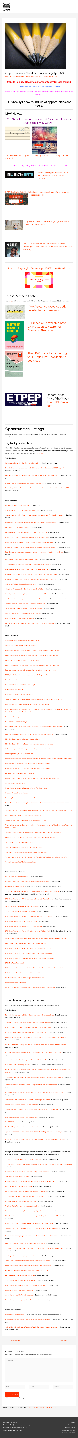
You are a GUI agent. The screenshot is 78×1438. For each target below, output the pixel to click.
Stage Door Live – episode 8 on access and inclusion (23, 815)
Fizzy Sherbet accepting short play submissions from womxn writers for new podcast (33, 552)
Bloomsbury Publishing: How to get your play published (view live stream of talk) (32, 650)
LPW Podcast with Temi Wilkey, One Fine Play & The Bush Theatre (27, 704)
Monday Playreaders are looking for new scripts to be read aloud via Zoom (30, 579)
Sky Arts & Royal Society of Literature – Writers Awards (23, 1127)
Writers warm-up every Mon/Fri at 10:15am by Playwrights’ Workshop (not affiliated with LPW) (36, 857)
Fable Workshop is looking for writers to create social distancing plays (29, 542)
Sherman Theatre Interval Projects (16, 793)
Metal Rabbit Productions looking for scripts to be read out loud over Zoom (31, 574)
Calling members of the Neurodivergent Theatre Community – (26, 1191)
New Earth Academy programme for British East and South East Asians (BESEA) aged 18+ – (35, 468)
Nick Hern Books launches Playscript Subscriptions (22, 739)
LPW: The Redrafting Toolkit (14, 963)
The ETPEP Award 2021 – (13, 1122)
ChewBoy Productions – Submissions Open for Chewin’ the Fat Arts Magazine (31, 475)
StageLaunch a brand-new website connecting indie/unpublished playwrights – (32, 1216)
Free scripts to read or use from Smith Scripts (20, 685)
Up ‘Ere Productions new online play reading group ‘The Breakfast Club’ (29, 623)
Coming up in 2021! (40, 155)
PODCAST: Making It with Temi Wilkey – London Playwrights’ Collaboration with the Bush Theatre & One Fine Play (47, 247)
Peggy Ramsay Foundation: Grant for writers (20, 1275)
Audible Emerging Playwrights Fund (17, 505)
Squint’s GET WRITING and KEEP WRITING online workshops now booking (30, 987)
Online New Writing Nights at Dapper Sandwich (21, 584)
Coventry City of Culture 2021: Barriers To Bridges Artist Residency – (28, 1172)
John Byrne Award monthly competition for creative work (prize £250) (28, 1261)
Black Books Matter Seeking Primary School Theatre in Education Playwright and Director (35, 1045)
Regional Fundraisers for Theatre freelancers (20, 773)
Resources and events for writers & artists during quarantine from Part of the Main (32, 778)
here (10, 301)
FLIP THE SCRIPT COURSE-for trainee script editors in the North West (28, 1027)
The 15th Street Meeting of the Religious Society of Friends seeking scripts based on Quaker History (38, 1164)
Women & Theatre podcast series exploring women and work (26, 852)
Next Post (64, 1340)
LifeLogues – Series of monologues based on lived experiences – (27, 569)
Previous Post (15, 1340)
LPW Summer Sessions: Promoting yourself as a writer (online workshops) (29, 958)
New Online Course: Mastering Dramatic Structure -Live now (25, 943)
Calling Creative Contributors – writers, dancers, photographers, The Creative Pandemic (34, 515)
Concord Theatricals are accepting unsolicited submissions (25, 1243)
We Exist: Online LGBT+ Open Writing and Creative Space (24, 847)
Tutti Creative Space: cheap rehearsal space (20, 1280)
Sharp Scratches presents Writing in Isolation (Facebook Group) (26, 788)
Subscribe (71, 1425)
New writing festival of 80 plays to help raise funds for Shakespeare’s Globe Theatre (33, 726)
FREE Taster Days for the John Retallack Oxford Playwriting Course (27, 1319)
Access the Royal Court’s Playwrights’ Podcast (20, 645)
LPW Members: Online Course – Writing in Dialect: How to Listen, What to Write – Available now (37, 968)
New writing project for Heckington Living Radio (21, 559)
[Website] (63, 1387)
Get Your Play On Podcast (14, 690)
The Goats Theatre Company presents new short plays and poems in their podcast (33, 832)
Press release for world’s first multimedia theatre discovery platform (27, 763)
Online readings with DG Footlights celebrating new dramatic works (28, 749)
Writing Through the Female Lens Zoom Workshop (22, 906)
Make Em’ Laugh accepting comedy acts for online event (24, 483)
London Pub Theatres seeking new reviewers (20, 1201)
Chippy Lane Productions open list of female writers (22, 660)
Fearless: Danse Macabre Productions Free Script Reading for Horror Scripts (30, 1181)
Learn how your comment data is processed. (43, 1407)
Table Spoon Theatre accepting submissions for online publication (27, 594)
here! (57, 87)
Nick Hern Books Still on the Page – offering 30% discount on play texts (29, 744)
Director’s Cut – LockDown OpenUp (17, 527)
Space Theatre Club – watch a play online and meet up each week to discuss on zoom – (35, 803)
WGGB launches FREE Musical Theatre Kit (19, 842)
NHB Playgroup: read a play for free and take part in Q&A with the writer (29, 734)
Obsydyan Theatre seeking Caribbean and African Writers (24, 589)
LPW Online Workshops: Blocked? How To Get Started (23, 926)
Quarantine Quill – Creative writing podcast (19, 618)
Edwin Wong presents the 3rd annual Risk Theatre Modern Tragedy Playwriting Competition (36, 1139)
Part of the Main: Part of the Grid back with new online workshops (27, 881)
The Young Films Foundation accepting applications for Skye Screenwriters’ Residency (34, 1077)
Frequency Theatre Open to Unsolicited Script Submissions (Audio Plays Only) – (32, 547)
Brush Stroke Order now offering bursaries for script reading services (28, 1265)
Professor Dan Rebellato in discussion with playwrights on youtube (27, 768)
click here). (40, 453)
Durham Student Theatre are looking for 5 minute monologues (26, 532)
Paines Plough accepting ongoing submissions (21, 1300)
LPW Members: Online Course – (15, 973)
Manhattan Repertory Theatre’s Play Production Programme (25, 1285)
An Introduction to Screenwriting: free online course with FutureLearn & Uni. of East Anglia (35, 938)
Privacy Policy (70, 1427)
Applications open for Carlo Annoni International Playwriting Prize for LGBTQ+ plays (33, 1132)
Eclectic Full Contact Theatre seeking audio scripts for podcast (26, 537)
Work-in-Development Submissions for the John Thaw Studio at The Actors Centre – (33, 1228)
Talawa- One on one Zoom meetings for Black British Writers (25, 820)
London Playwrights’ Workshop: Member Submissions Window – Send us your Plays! (33, 1052)
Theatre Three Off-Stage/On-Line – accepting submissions (25, 604)
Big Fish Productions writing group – (17, 877)
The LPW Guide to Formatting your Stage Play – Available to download (47, 357)
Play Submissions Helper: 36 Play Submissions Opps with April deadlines (29, 1015)
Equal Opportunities (68, 1433)
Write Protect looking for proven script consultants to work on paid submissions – (32, 1236)
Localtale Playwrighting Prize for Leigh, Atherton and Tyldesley (26, 1032)
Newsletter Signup (68, 1430)
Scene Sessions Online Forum (15, 783)
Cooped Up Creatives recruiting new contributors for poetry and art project (30, 522)
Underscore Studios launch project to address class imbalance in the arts (30, 837)
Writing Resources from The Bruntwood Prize (20, 862)
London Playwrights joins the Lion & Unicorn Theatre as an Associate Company (52, 175)
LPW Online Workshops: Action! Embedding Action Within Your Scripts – (29, 916)
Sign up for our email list (42, 91)
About (72, 1422)
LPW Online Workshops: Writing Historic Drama (21, 921)
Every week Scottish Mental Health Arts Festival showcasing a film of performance (32, 665)
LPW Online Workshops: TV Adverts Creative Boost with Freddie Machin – (29, 899)
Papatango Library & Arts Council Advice (19, 754)
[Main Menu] (73, 6)
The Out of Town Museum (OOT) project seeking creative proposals (28, 1022)
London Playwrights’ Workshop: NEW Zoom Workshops (39, 268)
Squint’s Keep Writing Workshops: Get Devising (20, 911)
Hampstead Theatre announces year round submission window (26, 1270)
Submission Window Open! (17, 155)
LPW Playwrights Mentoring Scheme (17, 1065)
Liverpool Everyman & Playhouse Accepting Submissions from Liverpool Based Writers (34, 1092)
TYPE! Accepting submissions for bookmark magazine (23, 608)
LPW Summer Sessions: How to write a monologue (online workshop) (28, 953)
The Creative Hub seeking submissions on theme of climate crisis (27, 599)
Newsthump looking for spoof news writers (19, 1290)
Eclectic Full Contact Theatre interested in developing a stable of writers (29, 1223)
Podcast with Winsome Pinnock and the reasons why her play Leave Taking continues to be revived (38, 759)
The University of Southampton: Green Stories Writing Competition (27, 1100)
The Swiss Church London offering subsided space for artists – (26, 1196)
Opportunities (24, 76)
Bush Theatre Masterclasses (14, 886)
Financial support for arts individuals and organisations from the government (31, 670)
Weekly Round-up (35, 76)
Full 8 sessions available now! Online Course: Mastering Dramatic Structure (47, 326)
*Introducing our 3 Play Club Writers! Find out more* (39, 165)
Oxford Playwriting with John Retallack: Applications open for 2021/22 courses (31, 1327)
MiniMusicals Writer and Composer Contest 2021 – (22, 1117)
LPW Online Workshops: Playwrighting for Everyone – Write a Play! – (28, 931)
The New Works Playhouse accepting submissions (22, 1206)
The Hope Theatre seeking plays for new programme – (23, 1159)
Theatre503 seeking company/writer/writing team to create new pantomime (31, 1085)
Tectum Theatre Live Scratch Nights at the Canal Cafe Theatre (26, 1060)
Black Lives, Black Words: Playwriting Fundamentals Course (25, 978)
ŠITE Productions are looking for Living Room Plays (22, 510)
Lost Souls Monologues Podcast (16, 717)
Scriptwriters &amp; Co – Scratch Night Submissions (22, 463)
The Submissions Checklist (36, 973)
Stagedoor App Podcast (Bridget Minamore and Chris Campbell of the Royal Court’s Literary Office (38, 810)
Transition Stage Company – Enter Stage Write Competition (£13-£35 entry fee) (31, 1109)
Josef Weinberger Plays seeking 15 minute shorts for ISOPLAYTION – (28, 564)
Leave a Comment (11, 76)
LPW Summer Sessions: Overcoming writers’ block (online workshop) (28, 948)
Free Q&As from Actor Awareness (16, 680)
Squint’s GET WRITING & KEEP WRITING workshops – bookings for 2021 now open (32, 891)
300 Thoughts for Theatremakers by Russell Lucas (22, 641)
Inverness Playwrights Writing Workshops (19, 694)
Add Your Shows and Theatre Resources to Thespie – (23, 613)
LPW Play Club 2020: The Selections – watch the (26, 192)
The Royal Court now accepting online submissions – (23, 1256)
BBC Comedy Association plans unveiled (19, 1186)
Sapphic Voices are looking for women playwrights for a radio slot (27, 1211)
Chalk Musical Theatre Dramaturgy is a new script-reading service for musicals (31, 655)
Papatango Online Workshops (15, 983)
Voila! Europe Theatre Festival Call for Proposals (21, 1105)
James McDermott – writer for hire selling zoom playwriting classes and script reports (33, 699)
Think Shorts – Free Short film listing (17, 1176)
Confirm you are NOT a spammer (17, 1398)
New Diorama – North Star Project (16, 722)
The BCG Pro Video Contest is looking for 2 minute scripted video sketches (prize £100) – (35, 1248)
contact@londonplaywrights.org (19, 1425)
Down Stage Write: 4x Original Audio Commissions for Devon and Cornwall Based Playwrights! (37, 488)
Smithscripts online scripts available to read (20, 798)
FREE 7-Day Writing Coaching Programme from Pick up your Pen (27, 675)
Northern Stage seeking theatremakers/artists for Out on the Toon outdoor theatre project (35, 1037)
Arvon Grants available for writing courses (19, 1295)
